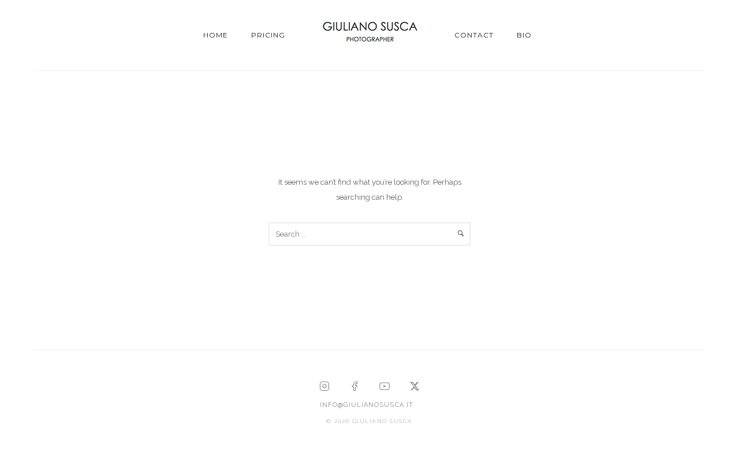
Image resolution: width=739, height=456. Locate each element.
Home (215, 35)
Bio (524, 35)
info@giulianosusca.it (366, 405)
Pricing (268, 35)
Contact (474, 35)
